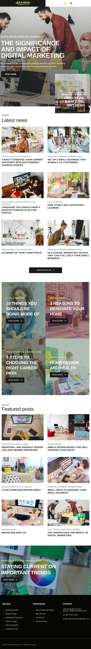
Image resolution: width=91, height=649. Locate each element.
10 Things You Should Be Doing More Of (23, 308)
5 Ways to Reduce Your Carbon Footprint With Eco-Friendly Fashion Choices (22, 162)
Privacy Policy (41, 621)
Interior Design (8, 250)
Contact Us (40, 618)
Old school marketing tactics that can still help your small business (68, 255)
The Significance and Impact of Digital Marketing (33, 49)
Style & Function (23, 156)
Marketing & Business (28, 37)
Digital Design (8, 37)
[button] (71, 3)
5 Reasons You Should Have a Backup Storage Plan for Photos (21, 210)
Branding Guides (75, 156)
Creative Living (8, 156)
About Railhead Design (45, 610)
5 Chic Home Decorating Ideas (21, 490)
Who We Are (41, 614)
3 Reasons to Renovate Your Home (67, 308)
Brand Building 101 (14, 532)
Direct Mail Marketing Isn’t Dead (74, 101)
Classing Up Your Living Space (22, 252)
